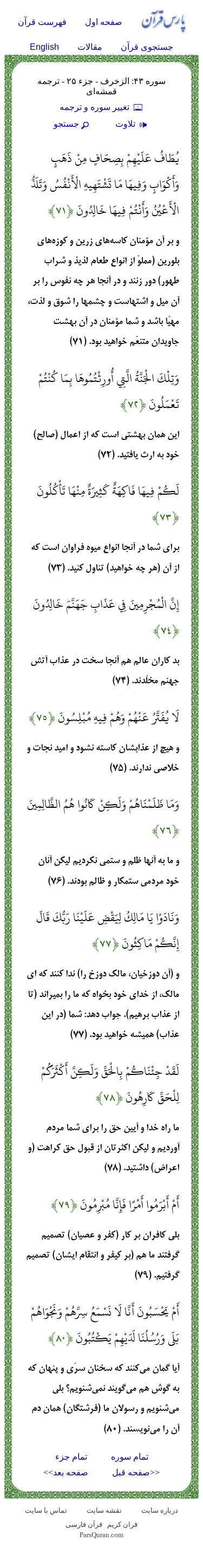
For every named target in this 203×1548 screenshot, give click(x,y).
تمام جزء (71, 1456)
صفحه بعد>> (65, 1472)
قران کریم (122, 1524)
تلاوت (126, 123)
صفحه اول (103, 22)
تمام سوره (129, 1456)
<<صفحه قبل (136, 1472)
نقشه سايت (104, 1510)
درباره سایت (159, 1510)
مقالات (89, 46)
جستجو (66, 123)
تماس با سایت (46, 1510)
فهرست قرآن (42, 22)
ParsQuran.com (101, 1535)
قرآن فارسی (84, 1524)
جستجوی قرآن (147, 46)
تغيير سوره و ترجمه (96, 107)
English (44, 46)
